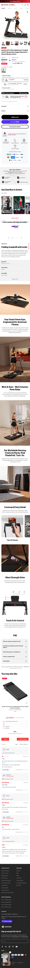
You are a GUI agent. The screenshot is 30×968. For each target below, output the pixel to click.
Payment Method (5, 870)
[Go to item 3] (12, 43)
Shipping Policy (4, 875)
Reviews (21, 8)
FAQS (17, 875)
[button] (15, 721)
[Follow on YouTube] (17, 947)
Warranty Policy (4, 887)
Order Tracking (19, 880)
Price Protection (5, 873)
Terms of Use (15, 936)
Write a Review (24, 740)
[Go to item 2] (8, 43)
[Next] (28, 1)
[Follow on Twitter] (6, 947)
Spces (15, 8)
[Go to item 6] (26, 43)
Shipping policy (20, 962)
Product (3, 8)
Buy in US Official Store (6, 902)
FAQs (27, 8)
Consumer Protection (6, 880)
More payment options (15, 126)
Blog (17, 873)
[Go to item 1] (3, 43)
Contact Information (5, 883)
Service (9, 8)
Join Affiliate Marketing (21, 883)
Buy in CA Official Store (6, 899)
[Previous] (1, 1)
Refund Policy (4, 878)
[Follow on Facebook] (2, 947)
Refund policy (11, 963)
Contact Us (18, 878)
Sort (16, 744)
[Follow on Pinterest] (13, 947)
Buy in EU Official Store (6, 907)
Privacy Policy (4, 885)
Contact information (12, 962)
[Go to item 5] (21, 43)
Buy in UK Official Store (6, 904)
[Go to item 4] (17, 43)
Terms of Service (5, 890)
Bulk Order (18, 885)
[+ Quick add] (27, 703)
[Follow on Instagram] (9, 947)
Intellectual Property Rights (7, 892)
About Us (18, 870)
